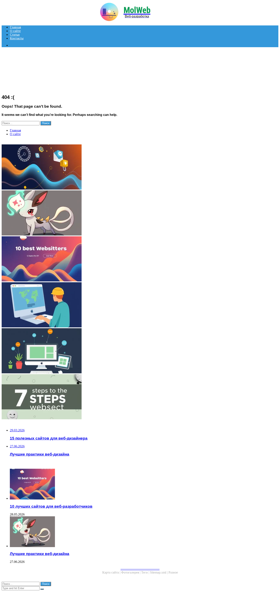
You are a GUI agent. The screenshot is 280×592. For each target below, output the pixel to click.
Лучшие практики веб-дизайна (39, 554)
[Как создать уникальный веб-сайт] (125, 305)
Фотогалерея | (131, 572)
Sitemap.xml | (159, 572)
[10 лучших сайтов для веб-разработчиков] (125, 259)
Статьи (15, 34)
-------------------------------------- (140, 568)
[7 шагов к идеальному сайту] (125, 397)
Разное (173, 572)
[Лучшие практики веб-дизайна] (125, 213)
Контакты (17, 38)
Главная (15, 27)
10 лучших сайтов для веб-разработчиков (51, 506)
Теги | (145, 572)
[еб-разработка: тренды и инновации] (125, 167)
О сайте (15, 31)
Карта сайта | (111, 572)
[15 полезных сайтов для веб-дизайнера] (125, 351)
